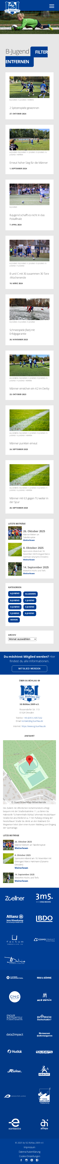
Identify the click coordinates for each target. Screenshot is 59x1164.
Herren (14, 619)
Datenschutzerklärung (29, 1151)
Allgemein (30, 594)
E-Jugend (29, 607)
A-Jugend (15, 593)
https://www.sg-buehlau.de (34, 726)
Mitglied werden (29, 668)
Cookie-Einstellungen (29, 1156)
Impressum (29, 1147)
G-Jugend (29, 613)
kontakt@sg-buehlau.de (32, 721)
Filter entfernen (26, 57)
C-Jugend (29, 600)
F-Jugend (14, 613)
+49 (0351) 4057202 (33, 717)
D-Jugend (15, 607)
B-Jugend (15, 600)
